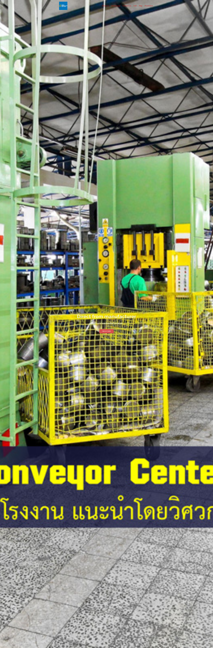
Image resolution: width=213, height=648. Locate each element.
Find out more (106, 331)
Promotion (149, 6)
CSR (135, 6)
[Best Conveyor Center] (63, 5)
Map (140, 6)
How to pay (115, 6)
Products (105, 6)
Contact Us (126, 6)
